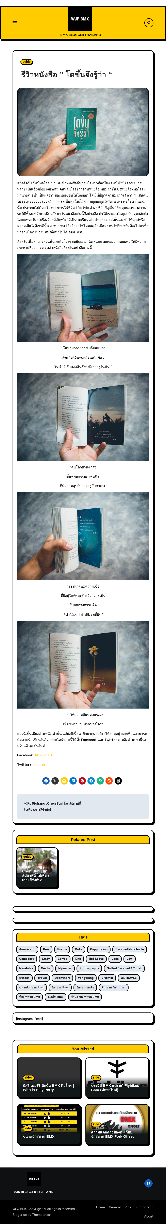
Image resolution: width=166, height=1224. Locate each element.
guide (26, 61)
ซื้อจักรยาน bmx (29, 997)
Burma (62, 949)
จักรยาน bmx (60, 987)
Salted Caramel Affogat (124, 968)
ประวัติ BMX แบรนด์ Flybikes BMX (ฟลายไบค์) (115, 1088)
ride (96, 1077)
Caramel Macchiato (129, 949)
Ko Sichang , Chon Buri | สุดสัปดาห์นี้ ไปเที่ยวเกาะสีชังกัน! (35, 873)
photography (89, 968)
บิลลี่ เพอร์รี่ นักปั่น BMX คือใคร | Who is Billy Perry (48, 1088)
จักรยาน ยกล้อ (85, 987)
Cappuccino (98, 949)
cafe (78, 949)
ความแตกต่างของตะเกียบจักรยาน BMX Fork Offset (112, 1134)
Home (100, 1207)
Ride (128, 1207)
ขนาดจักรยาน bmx (31, 987)
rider (28, 1077)
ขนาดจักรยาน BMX (38, 1136)
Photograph (144, 1207)
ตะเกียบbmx (55, 997)
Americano (27, 949)
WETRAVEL (129, 978)
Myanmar (65, 968)
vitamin (107, 978)
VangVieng (86, 978)
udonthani (62, 978)
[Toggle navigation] (15, 22)
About (148, 1216)
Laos (115, 959)
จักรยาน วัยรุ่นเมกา (114, 987)
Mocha (45, 968)
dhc (78, 959)
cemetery (26, 959)
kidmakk (38, 765)
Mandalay (26, 968)
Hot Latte (96, 959)
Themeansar (41, 1215)
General (115, 1207)
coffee (62, 959)
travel (42, 978)
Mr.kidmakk (44, 755)
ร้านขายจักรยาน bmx (85, 997)
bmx (46, 949)
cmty (46, 959)
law (130, 959)
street (24, 978)
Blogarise (20, 1215)
